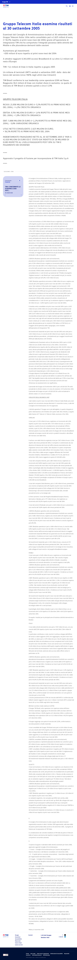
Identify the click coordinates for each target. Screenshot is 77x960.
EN (70, 6)
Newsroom (18, 941)
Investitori (17, 937)
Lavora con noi (19, 944)
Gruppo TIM (5, 2)
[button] (5, 195)
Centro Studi (18, 943)
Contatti (30, 935)
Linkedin (61, 936)
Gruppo (17, 935)
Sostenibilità (18, 939)
